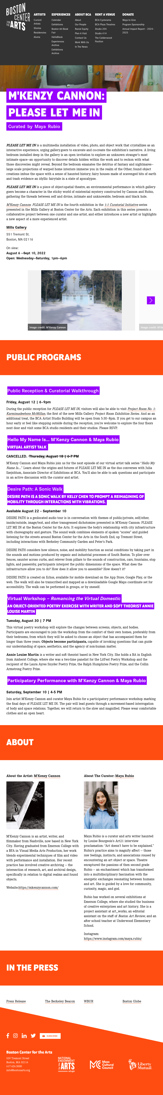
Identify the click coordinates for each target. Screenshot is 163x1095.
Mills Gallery (16, 227)
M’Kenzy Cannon (47, 775)
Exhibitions (57, 24)
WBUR (88, 1001)
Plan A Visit (81, 33)
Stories (37, 28)
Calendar (56, 20)
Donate (128, 14)
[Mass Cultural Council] (102, 1067)
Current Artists (38, 21)
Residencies (40, 32)
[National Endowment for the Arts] (66, 1071)
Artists (40, 14)
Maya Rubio (124, 775)
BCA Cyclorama (103, 20)
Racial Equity (81, 29)
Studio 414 (101, 33)
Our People (80, 24)
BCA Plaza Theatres (105, 24)
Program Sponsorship (133, 24)
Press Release (16, 1001)
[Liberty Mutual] (140, 1069)
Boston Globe (132, 1001)
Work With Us (82, 42)
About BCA (83, 14)
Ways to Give (129, 20)
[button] (151, 300)
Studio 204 (101, 29)
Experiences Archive (58, 43)
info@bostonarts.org (18, 1070)
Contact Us (80, 37)
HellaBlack (57, 37)
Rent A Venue (105, 14)
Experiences (61, 14)
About (78, 20)
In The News (81, 46)
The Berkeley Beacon (60, 1001)
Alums (37, 37)
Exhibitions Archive (57, 51)
